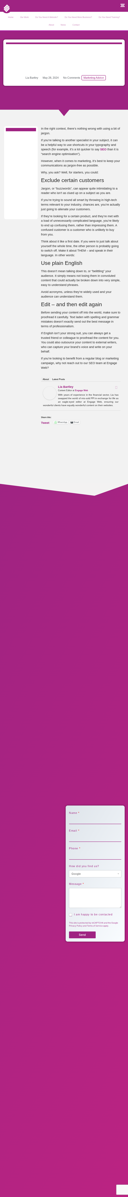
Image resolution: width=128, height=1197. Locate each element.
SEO (103, 149)
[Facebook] (116, 387)
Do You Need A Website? (46, 17)
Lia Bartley (65, 386)
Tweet (45, 422)
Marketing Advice (94, 77)
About (51, 25)
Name (74, 812)
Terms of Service (95, 926)
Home (11, 17)
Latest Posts (58, 379)
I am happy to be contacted (93, 914)
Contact (76, 25)
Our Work (24, 17)
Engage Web (81, 390)
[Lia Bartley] (49, 398)
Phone (74, 848)
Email (74, 830)
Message (76, 884)
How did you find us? (84, 866)
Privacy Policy (75, 926)
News (63, 25)
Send (82, 934)
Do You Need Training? (109, 17)
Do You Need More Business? (78, 17)
